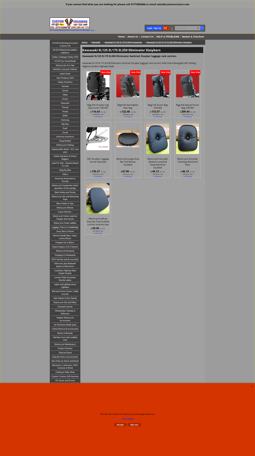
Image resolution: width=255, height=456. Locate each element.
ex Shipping (98, 117)
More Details (127, 418)
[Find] (202, 28)
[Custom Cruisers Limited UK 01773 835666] (70, 23)
